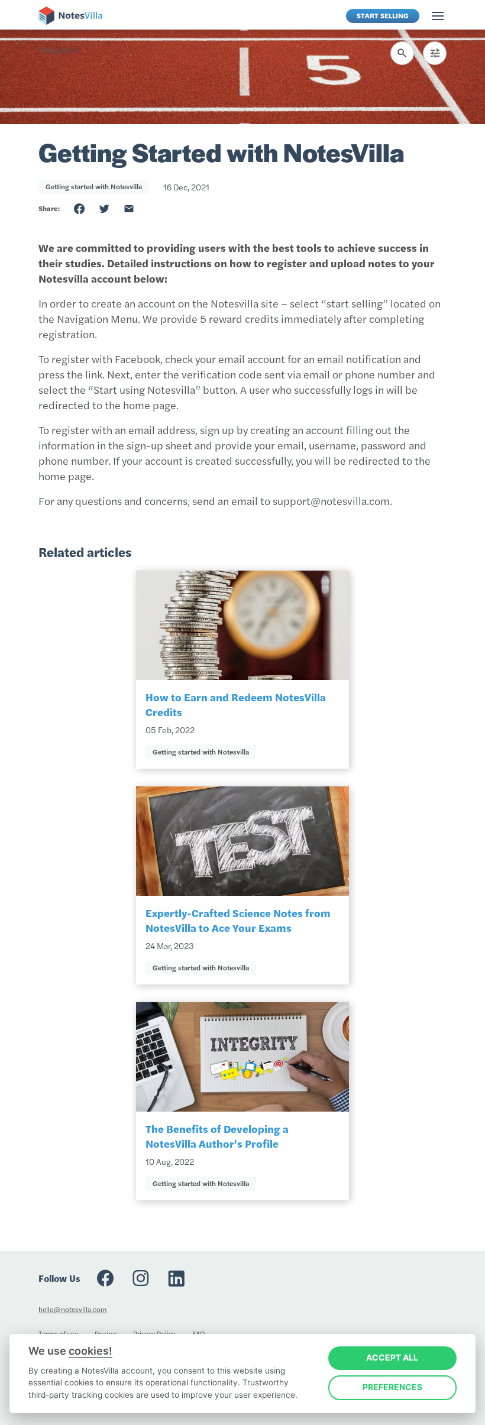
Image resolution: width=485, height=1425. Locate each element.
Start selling (383, 15)
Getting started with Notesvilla (94, 186)
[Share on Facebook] (79, 208)
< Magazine (59, 50)
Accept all (392, 1357)
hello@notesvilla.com (72, 1309)
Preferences (392, 1387)
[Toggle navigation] (438, 16)
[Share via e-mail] (129, 208)
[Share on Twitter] (104, 208)
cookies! (90, 1351)
